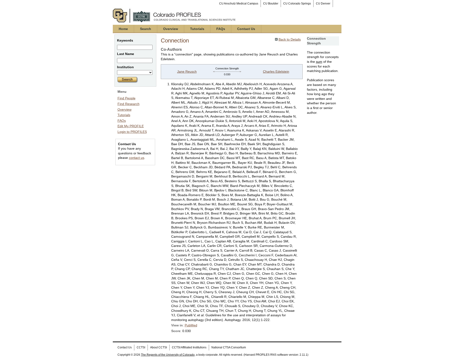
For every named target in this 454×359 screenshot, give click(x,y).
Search (145, 29)
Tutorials (197, 29)
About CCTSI (158, 347)
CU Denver (323, 3)
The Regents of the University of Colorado (168, 354)
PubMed (191, 325)
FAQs (220, 29)
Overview (170, 29)
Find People (126, 98)
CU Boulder (270, 3)
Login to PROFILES (132, 132)
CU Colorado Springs (297, 3)
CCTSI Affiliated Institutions (189, 347)
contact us (136, 158)
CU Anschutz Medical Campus (238, 3)
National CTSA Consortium (228, 347)
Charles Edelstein (276, 71)
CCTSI (141, 347)
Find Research (129, 104)
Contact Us (246, 29)
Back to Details (290, 39)
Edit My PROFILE (131, 126)
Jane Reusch (187, 71)
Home (123, 29)
